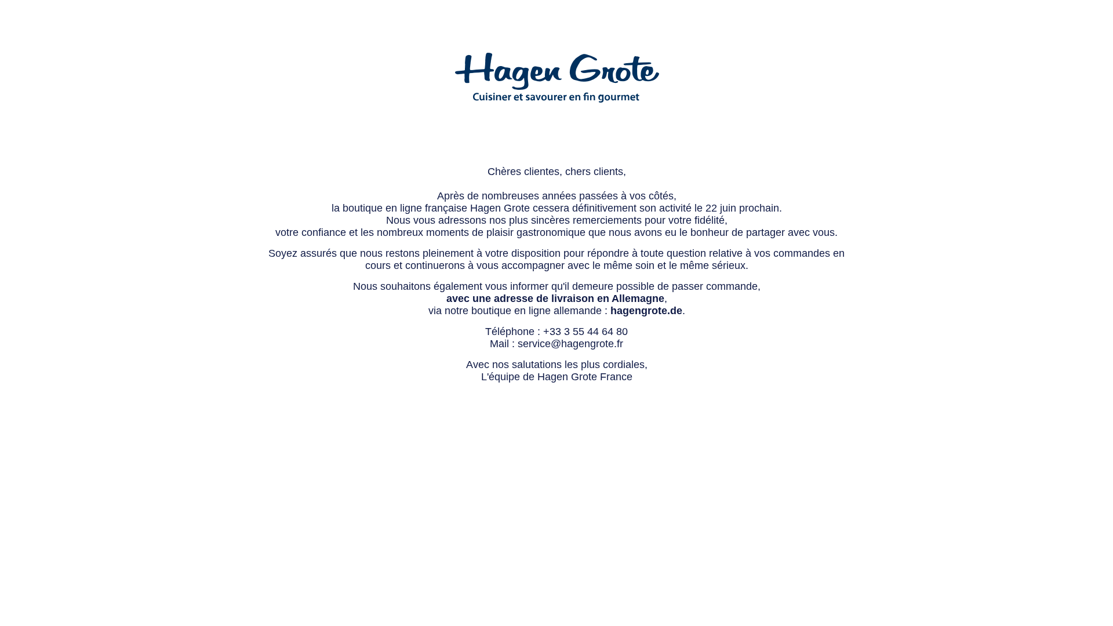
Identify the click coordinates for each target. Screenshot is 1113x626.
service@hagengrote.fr (570, 344)
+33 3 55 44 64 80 (585, 331)
